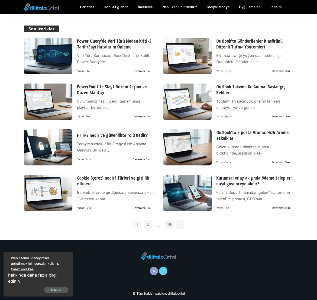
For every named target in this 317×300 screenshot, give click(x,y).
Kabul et (56, 290)
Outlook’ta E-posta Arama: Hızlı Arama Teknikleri (252, 135)
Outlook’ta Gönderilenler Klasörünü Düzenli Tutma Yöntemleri (249, 44)
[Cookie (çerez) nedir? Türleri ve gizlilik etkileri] (48, 193)
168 (169, 224)
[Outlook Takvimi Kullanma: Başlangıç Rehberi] (187, 102)
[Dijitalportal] (41, 7)
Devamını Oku (142, 71)
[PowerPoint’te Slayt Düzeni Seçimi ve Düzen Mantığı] (48, 102)
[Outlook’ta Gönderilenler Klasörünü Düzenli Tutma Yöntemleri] (187, 56)
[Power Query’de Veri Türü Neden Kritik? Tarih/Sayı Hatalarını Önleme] (48, 56)
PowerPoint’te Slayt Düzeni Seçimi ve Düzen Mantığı (112, 90)
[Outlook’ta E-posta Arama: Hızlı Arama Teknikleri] (187, 147)
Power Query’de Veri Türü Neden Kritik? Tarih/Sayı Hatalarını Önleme (114, 44)
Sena (228, 116)
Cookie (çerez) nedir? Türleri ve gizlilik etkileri (113, 181)
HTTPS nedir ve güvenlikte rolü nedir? (112, 135)
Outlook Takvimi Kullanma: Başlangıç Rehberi (250, 90)
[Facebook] (154, 271)
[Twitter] (163, 271)
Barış (88, 159)
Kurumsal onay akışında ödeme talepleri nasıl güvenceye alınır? (254, 181)
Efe (87, 71)
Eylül (228, 71)
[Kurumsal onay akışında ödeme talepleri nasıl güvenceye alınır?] (187, 193)
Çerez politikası (22, 269)
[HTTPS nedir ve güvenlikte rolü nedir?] (48, 147)
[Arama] (290, 7)
